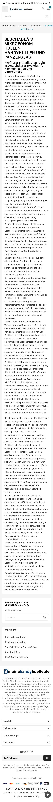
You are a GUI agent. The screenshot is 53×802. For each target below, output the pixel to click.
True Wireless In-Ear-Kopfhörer (21, 647)
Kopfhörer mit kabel (15, 642)
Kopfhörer (10, 630)
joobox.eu (37, 778)
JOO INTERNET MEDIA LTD (26, 792)
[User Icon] (42, 9)
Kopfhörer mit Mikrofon (17, 657)
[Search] (47, 16)
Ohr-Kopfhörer (12, 652)
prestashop (33, 796)
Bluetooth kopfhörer (15, 637)
